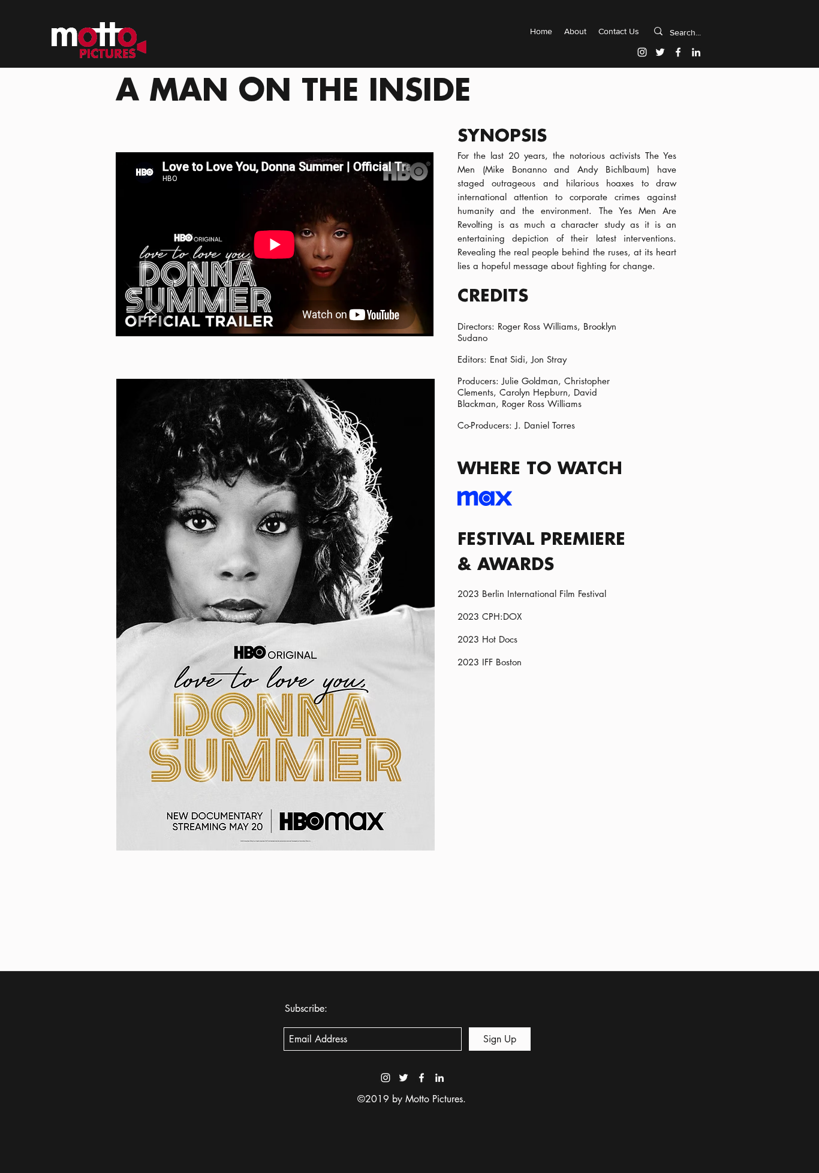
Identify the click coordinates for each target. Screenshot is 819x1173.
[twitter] (660, 52)
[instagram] (642, 52)
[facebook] (678, 52)
